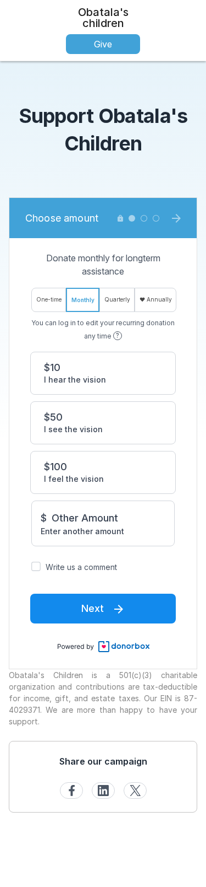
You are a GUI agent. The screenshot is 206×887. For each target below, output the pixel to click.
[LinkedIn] (103, 790)
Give (103, 44)
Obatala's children (103, 18)
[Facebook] (71, 790)
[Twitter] (135, 790)
